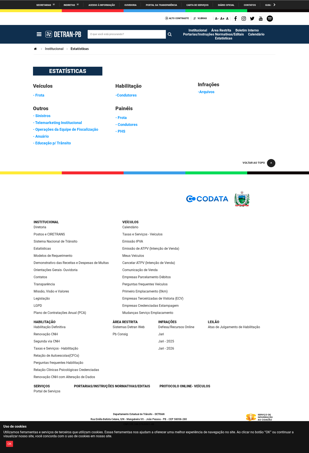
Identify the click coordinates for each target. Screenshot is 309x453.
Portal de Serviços (47, 391)
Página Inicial (36, 49)
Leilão (213, 322)
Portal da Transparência (161, 5)
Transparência (44, 284)
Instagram (244, 19)
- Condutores (126, 124)
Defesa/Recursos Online (176, 327)
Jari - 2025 (166, 341)
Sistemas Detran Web (129, 327)
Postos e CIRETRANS (49, 234)
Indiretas (69, 5)
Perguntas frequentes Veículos (145, 284)
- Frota (38, 95)
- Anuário (41, 136)
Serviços (42, 386)
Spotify (270, 19)
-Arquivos (206, 92)
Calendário (256, 34)
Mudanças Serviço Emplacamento (147, 313)
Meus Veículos (133, 256)
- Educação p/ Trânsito (52, 143)
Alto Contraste (179, 18)
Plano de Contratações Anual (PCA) (60, 313)
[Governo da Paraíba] (254, 206)
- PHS (120, 131)
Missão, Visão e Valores (51, 291)
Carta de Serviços (197, 5)
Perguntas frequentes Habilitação (58, 363)
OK (10, 443)
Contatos (250, 5)
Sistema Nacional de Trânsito (55, 241)
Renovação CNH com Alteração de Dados (64, 377)
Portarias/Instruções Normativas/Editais (213, 34)
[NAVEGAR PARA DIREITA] (274, 4)
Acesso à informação (101, 5)
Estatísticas (223, 38)
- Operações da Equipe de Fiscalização (65, 129)
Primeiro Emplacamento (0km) (145, 291)
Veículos (130, 222)
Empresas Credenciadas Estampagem (150, 306)
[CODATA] (207, 200)
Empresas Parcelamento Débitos (146, 277)
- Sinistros (41, 116)
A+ (222, 19)
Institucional (198, 30)
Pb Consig (120, 334)
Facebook (236, 19)
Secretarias (43, 5)
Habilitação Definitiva (50, 327)
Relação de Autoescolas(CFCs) (56, 356)
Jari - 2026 (166, 348)
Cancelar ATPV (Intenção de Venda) (148, 263)
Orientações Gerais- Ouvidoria (56, 270)
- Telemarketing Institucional (57, 122)
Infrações (167, 322)
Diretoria (40, 227)
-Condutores (126, 95)
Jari (161, 334)
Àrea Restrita (125, 322)
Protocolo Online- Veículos (185, 386)
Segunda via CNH (47, 341)
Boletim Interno (247, 30)
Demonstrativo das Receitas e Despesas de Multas (71, 263)
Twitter (252, 19)
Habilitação (44, 322)
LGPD (38, 306)
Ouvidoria (130, 5)
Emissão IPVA (132, 241)
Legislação (42, 298)
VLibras (202, 18)
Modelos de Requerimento (53, 256)
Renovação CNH (46, 334)
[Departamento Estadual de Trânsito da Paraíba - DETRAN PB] (63, 34)
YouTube (261, 19)
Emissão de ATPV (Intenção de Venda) (150, 249)
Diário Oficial (226, 5)
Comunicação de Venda (140, 270)
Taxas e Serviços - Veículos (142, 234)
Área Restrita (221, 30)
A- (217, 19)
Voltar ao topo (254, 162)
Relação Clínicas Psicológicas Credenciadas (66, 370)
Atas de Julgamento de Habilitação (234, 327)
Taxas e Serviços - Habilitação (56, 348)
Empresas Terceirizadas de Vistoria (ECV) (153, 298)
